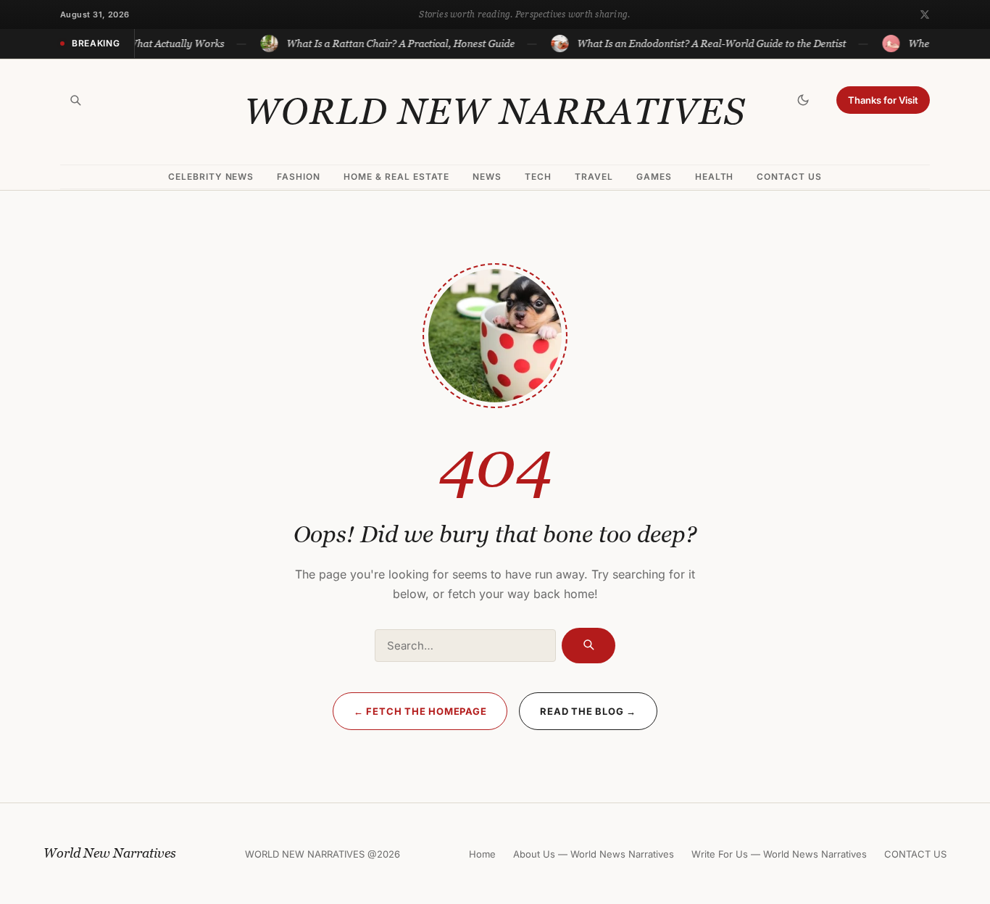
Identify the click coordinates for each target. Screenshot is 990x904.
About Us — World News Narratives (593, 854)
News (487, 176)
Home (482, 854)
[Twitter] (925, 14)
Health (714, 176)
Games (654, 176)
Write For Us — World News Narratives (779, 854)
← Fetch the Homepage (420, 711)
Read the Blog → (588, 711)
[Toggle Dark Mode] (803, 100)
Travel (594, 176)
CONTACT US (789, 176)
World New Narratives (495, 112)
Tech (538, 176)
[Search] (75, 100)
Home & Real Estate (396, 176)
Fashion (298, 176)
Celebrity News (211, 176)
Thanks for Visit (883, 100)
